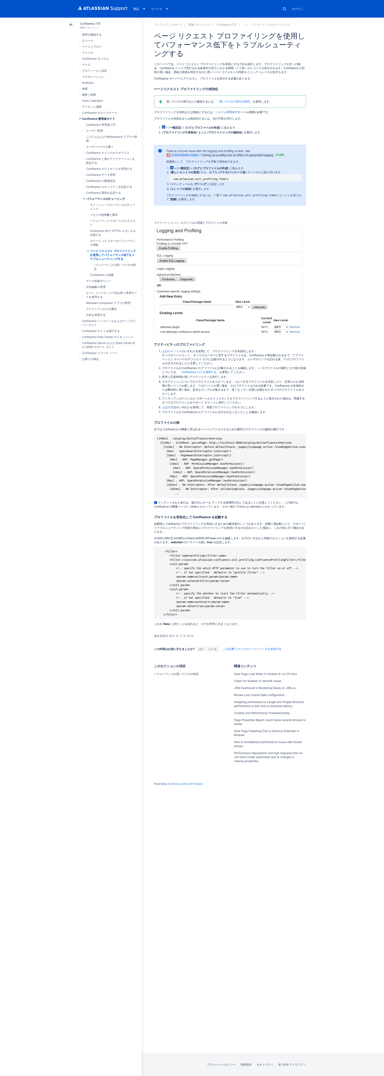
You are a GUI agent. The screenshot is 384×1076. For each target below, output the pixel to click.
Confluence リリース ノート (100, 353)
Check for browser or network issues (257, 681)
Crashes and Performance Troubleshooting (261, 713)
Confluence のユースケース (99, 112)
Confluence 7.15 (90, 23)
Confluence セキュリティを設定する (109, 186)
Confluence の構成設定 (100, 180)
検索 (284, 9)
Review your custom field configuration (259, 695)
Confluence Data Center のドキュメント (107, 337)
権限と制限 (89, 94)
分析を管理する (96, 315)
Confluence (174, 783)
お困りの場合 (90, 359)
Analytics (88, 82)
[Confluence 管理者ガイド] (244, 24)
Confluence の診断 (102, 275)
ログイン (297, 8)
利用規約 (246, 1064)
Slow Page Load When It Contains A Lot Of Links (265, 674)
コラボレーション (93, 76)
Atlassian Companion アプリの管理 (108, 303)
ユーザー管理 (94, 130)
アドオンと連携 (92, 106)
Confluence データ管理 (100, 174)
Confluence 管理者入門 (100, 124)
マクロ (86, 64)
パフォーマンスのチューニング (105, 198)
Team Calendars (92, 100)
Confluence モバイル (95, 58)
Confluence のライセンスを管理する (109, 168)
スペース (87, 40)
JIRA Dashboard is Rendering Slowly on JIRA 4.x (265, 688)
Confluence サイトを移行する (101, 331)
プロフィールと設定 (94, 70)
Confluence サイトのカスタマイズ (107, 152)
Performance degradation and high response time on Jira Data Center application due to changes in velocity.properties (268, 757)
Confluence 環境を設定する (103, 192)
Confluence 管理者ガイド (98, 118)
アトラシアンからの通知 (101, 309)
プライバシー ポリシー (221, 1064)
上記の (166, 351)
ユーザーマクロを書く (100, 146)
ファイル (87, 52)
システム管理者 (225, 112)
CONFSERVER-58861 (185, 155)
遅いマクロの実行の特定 (234, 101)
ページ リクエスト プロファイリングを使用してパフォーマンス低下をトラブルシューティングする (113, 254)
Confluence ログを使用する (199, 372)
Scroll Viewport (194, 783)
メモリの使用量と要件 (104, 214)
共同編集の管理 (96, 287)
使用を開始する (92, 34)
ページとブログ (92, 46)
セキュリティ (265, 1064)
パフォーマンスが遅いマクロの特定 (176, 674)
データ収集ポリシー (98, 281)
